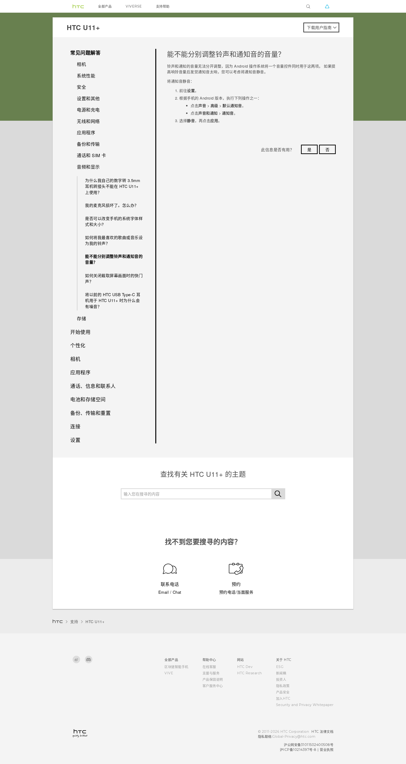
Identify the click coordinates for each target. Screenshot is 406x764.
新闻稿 (281, 673)
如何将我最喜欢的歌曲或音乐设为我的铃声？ (114, 240)
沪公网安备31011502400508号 (308, 745)
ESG (280, 667)
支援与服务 (211, 673)
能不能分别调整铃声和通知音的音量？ (114, 259)
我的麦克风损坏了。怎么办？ (112, 205)
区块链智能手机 (176, 667)
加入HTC (283, 698)
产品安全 (283, 692)
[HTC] (78, 6)
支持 (74, 621)
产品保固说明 (213, 679)
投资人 (281, 679)
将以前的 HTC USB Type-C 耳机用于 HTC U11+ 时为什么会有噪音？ (113, 300)
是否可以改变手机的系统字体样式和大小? (114, 221)
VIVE (168, 673)
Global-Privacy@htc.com (293, 736)
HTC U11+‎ (95, 621)
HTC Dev (245, 667)
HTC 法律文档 (322, 731)
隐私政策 (283, 686)
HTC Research (249, 673)
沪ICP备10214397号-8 (298, 750)
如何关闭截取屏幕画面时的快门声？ (114, 278)
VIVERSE (134, 6)
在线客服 (209, 667)
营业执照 (326, 750)
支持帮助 (163, 6)
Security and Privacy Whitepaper (305, 705)
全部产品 (105, 6)
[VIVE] (327, 6)
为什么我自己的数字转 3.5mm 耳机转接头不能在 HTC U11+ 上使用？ (112, 186)
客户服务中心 (213, 686)
